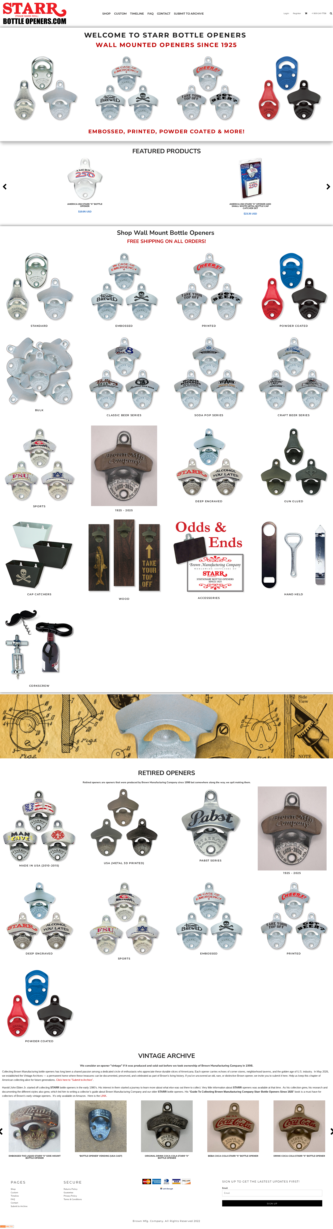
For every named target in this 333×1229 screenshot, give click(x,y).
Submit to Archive (19, 1206)
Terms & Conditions (73, 1199)
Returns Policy (70, 1189)
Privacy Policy (70, 1195)
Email (225, 1188)
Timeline (15, 1195)
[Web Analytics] (7, 1227)
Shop (13, 1189)
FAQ (13, 1199)
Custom (14, 1192)
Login (286, 13)
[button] (39, 287)
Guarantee (68, 1192)
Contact (14, 1202)
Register (297, 13)
